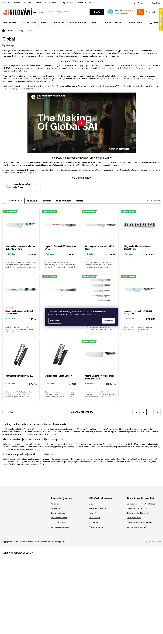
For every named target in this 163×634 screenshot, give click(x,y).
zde (94, 314)
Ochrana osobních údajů (60, 527)
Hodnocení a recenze (97, 508)
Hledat (97, 11)
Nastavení (54, 320)
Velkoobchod (94, 517)
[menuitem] (9, 23)
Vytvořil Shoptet (155, 542)
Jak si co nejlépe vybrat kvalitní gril (141, 504)
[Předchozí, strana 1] (137, 412)
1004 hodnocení (121, 13)
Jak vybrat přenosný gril (137, 527)
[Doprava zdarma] (21, 227)
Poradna (16, 2)
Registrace (156, 3)
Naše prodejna (56, 508)
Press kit (92, 513)
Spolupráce (93, 522)
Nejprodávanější (63, 201)
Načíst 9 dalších (81, 412)
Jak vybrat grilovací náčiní (137, 508)
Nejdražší (46, 201)
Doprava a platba (58, 513)
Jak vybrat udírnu (134, 517)
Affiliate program (96, 527)
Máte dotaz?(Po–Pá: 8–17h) (83, 2)
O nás (91, 504)
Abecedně (80, 201)
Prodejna (27, 2)
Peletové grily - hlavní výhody (139, 513)
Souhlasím (108, 320)
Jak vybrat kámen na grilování (139, 522)
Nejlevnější (32, 201)
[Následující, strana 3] (151, 412)
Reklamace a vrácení (59, 517)
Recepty (5, 2)
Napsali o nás (50, 2)
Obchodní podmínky (59, 522)
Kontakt (38, 2)
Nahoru (11, 412)
